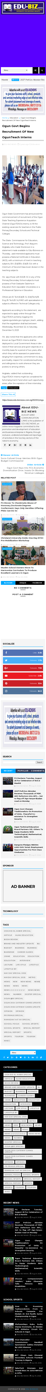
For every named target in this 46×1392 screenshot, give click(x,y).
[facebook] (4, 1057)
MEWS (7, 982)
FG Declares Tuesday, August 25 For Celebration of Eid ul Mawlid (28, 780)
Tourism (19, 1036)
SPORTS (8, 1036)
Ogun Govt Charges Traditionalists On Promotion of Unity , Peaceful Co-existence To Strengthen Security (28, 814)
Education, (35, 144)
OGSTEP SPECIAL (33, 994)
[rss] (28, 1057)
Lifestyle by (10, 969)
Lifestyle (34, 965)
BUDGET (8, 948)
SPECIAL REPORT (12, 1032)
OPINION (20, 1011)
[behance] (32, 1057)
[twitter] (7, 1057)
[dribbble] (24, 1057)
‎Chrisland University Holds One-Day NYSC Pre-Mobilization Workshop (22, 539)
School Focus (11, 1024)
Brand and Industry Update (19, 944)
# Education (13, 388)
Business (19, 948)
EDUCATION (33, 956)
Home (4, 118)
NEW (15, 982)
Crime (7, 956)
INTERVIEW (25, 960)
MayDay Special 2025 (14, 977)
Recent (8, 771)
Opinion (8, 1011)
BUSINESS (32, 948)
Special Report (32, 1028)
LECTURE (8, 965)
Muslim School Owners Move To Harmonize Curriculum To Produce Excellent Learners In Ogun (19, 570)
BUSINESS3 (9, 952)
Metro (32, 977)
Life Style (21, 965)
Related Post (8, 478)
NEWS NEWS (34, 990)
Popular (23, 771)
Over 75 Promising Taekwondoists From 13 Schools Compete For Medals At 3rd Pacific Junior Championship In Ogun (29, 1311)
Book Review (11, 939)
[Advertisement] (23, 42)
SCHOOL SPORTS (12, 1028)
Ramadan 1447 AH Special (17, 1020)
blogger (8, 583)
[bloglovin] (20, 1057)
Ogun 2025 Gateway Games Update (22, 1007)
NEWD (7, 986)
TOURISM (31, 1036)
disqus (23, 583)
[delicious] (41, 1057)
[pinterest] (16, 1057)
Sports (27, 1032)
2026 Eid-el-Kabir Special (17, 931)
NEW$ (37, 982)
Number (17, 994)
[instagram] (37, 1057)
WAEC (7, 1041)
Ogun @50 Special (13, 998)
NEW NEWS (26, 982)
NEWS (24, 986)
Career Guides (25, 952)
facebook (37, 583)
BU (38, 944)
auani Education (24, 935)
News (7, 80)
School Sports (30, 1024)
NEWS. (7, 994)
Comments (37, 771)
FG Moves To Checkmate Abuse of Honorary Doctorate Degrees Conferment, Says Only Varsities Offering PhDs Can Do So (22, 507)
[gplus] (12, 1057)
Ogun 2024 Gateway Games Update (22, 1003)
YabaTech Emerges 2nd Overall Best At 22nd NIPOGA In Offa (29, 1370)
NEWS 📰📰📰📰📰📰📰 (14, 990)
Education (14, 118)
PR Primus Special (13, 1015)
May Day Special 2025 (15, 973)
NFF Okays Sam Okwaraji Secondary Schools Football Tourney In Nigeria (29, 1357)
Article (8, 935)
